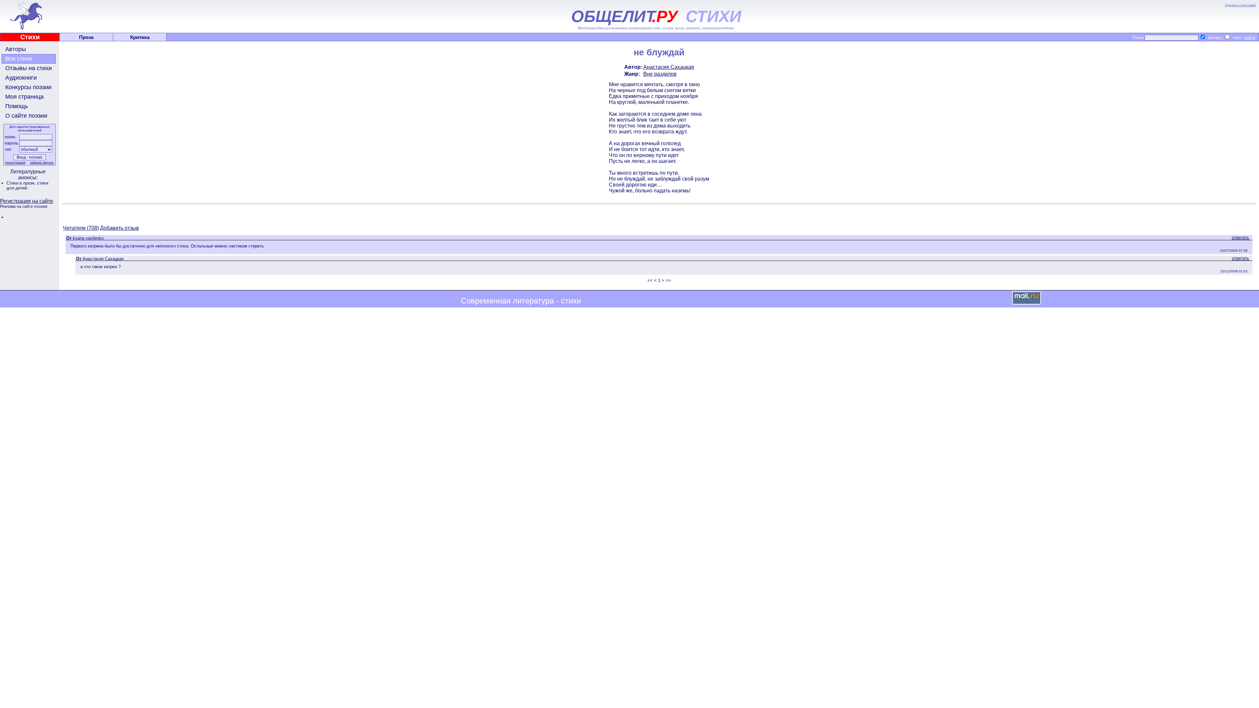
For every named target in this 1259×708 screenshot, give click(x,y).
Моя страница (24, 96)
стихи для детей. (27, 185)
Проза (86, 37)
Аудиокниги (21, 77)
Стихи (30, 37)
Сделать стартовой (1240, 5)
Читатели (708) (81, 228)
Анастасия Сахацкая (668, 67)
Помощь (16, 106)
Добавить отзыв (119, 228)
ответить (1240, 237)
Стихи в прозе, (22, 183)
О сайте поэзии (26, 115)
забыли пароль (42, 162)
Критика (140, 37)
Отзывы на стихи (28, 68)
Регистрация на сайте (26, 201)
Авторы (15, 49)
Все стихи (18, 58)
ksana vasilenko (88, 238)
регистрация (15, 162)
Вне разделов (660, 74)
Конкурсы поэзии (28, 87)
